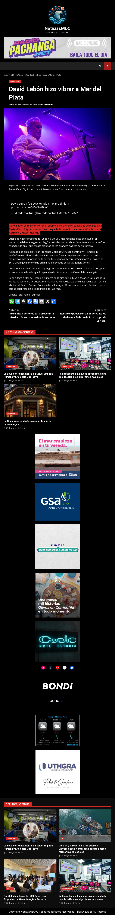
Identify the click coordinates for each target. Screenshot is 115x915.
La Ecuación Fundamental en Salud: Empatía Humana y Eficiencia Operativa (30, 353)
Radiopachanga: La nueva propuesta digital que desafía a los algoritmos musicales (85, 353)
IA (62, 838)
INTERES (10, 889)
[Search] (100, 66)
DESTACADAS (15, 81)
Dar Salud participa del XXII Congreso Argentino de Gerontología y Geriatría (30, 875)
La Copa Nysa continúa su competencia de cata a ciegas (30, 400)
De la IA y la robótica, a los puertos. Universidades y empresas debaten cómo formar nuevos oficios (85, 825)
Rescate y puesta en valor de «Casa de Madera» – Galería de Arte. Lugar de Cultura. (83, 315)
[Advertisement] (57, 47)
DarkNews (83, 911)
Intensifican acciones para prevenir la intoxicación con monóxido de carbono (32, 313)
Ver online (107, 66)
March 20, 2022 (68, 213)
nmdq (11, 104)
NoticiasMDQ (58, 28)
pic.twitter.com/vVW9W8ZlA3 (29, 207)
